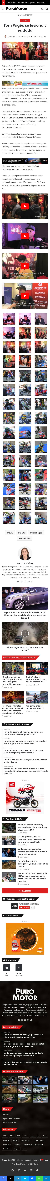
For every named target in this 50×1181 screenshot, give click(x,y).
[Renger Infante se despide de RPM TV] (37, 697)
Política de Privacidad (9, 1122)
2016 (11, 532)
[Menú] (3, 9)
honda (15, 1140)
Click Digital (34, 1164)
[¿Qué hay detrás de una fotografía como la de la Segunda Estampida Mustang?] (13, 668)
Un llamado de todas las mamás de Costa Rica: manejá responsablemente (32, 852)
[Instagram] (31, 581)
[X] (25, 581)
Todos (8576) (25, 891)
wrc (24, 1149)
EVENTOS (28, 15)
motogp (17, 1144)
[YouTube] (28, 581)
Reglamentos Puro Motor (11, 1119)
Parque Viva (28, 1144)
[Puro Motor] (16, 8)
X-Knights (25, 538)
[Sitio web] (18, 581)
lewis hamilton (26, 1140)
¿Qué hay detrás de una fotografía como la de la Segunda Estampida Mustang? (12, 680)
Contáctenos (6, 1115)
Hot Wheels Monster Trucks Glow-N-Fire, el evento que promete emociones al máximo (12, 709)
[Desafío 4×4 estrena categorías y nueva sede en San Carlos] (9, 864)
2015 (5, 1136)
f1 (38, 1136)
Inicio (21, 15)
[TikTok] (31, 1020)
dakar (33, 1136)
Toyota (16, 1149)
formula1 (6, 1140)
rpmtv (22, 532)
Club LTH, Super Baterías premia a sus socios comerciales (36, 679)
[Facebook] (21, 581)
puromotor (39, 1144)
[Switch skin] (42, 9)
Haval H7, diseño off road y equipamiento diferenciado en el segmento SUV (32, 827)
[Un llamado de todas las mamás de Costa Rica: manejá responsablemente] (9, 852)
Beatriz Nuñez (12, 36)
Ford (44, 1136)
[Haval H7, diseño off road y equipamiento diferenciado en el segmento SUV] (9, 828)
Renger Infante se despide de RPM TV (35, 707)
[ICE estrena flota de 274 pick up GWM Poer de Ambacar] (40, 1089)
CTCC (25, 1136)
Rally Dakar (7, 1149)
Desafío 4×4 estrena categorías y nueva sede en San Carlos (33, 864)
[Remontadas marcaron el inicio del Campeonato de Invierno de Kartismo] (40, 1098)
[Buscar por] (47, 9)
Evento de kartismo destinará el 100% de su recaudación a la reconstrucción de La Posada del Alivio (33, 877)
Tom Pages (37, 532)
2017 (18, 1136)
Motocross (7, 1144)
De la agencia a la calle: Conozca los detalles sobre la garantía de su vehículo (32, 839)
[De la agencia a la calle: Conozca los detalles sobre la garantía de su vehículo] (9, 840)
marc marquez (39, 1140)
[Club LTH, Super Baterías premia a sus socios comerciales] (37, 668)
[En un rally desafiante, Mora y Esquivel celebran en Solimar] (9, 1098)
